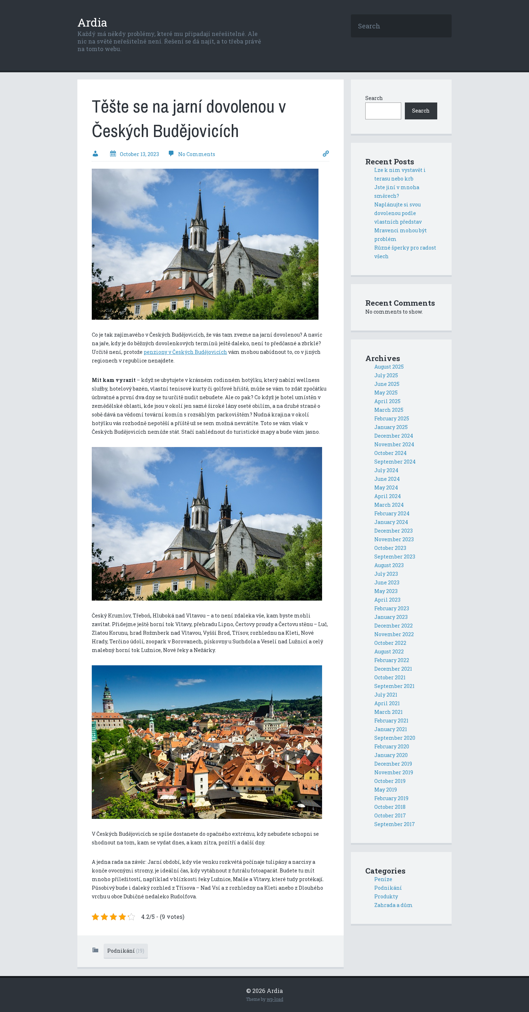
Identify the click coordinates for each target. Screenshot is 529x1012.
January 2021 (390, 729)
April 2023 (387, 599)
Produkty (386, 896)
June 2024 (387, 478)
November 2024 (394, 444)
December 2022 (393, 625)
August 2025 (389, 366)
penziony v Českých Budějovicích (185, 351)
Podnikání (125, 950)
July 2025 (386, 375)
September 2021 (394, 686)
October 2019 (390, 781)
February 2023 (391, 608)
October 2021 (390, 677)
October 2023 (390, 547)
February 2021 (391, 720)
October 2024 (390, 453)
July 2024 (386, 470)
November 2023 (394, 539)
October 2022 (390, 642)
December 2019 (393, 763)
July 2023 (386, 573)
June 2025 (386, 383)
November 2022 (394, 634)
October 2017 (390, 815)
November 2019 (393, 772)
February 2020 (391, 746)
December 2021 (393, 668)
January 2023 (391, 617)
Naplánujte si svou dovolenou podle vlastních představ (398, 213)
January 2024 (391, 522)
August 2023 (389, 565)
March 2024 (389, 504)
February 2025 (391, 418)
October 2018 (390, 806)
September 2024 (395, 461)
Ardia (92, 22)
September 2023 (394, 556)
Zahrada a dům (393, 905)
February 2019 (391, 798)
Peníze (383, 879)
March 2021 (388, 711)
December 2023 (393, 530)
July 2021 (385, 694)
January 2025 (391, 427)
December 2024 (393, 435)
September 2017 (394, 824)
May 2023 (386, 591)
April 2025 (387, 401)
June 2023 (386, 582)
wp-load (275, 999)
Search (374, 98)
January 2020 (391, 755)
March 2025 (388, 409)
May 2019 (385, 789)
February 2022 (391, 660)
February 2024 (392, 513)
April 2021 (387, 703)
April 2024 (387, 496)
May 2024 (386, 487)
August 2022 (389, 651)
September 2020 (394, 737)
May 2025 (386, 392)
